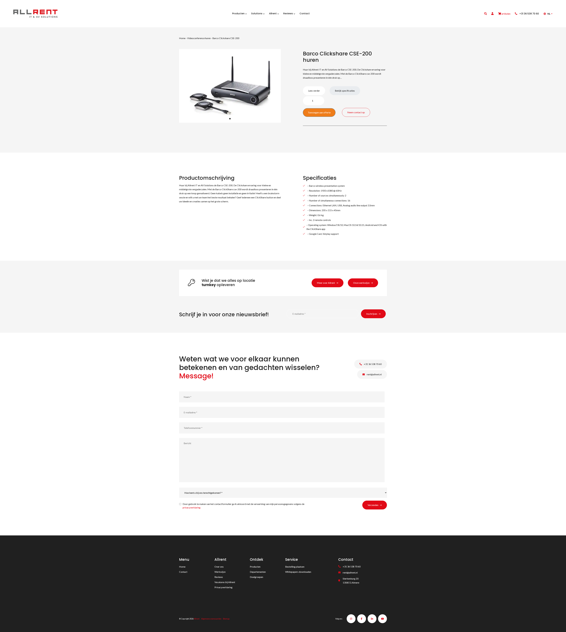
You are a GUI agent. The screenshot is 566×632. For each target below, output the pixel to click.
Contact (183, 571)
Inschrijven (371, 313)
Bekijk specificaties (345, 90)
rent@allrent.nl (374, 374)
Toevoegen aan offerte (319, 112)
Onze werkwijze (361, 282)
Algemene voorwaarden (211, 619)
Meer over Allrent (326, 282)
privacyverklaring (191, 507)
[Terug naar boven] (560, 626)
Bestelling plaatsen (294, 566)
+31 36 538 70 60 (372, 364)
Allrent (196, 619)
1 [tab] (230, 118)
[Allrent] (35, 13)
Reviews (218, 577)
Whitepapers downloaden (298, 571)
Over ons (219, 566)
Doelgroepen (256, 577)
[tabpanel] (230, 86)
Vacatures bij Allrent (224, 582)
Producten (255, 566)
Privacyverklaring (223, 587)
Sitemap (226, 619)
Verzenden (373, 505)
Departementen (258, 571)
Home (182, 38)
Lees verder (314, 90)
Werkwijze (220, 571)
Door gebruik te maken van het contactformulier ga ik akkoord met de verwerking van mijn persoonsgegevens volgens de (243, 506)
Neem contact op (356, 112)
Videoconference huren (199, 38)
